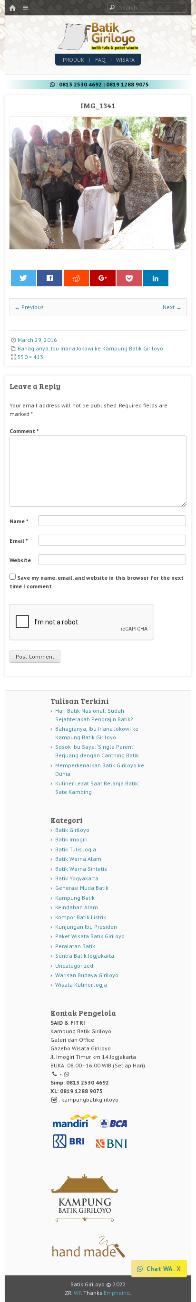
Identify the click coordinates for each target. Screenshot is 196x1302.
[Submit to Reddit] (76, 278)
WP (77, 1292)
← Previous (29, 307)
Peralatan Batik (75, 946)
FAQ (100, 59)
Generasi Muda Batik (81, 887)
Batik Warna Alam (78, 858)
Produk (73, 59)
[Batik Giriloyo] (98, 48)
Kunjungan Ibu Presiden (86, 926)
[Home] (12, 8)
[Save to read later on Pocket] (129, 278)
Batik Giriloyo (72, 829)
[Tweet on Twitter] (23, 278)
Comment (24, 430)
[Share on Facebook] (49, 278)
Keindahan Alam (76, 907)
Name (19, 521)
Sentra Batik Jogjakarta (84, 955)
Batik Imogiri (71, 839)
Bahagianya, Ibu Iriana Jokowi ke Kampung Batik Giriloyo (90, 348)
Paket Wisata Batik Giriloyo (90, 936)
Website (20, 560)
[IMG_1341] (98, 247)
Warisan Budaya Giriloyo (86, 975)
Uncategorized (74, 965)
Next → (172, 307)
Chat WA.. (160, 1268)
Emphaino (117, 1292)
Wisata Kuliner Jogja (81, 984)
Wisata (125, 59)
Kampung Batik (75, 897)
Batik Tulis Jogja (75, 849)
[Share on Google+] (102, 278)
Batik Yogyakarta (76, 878)
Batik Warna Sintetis (81, 868)
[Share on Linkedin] (155, 278)
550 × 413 (30, 356)
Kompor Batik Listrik (80, 917)
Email (19, 540)
